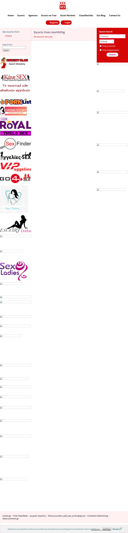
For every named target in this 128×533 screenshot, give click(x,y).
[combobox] (112, 36)
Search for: (7, 44)
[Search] (75, 22)
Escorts (21, 15)
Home (11, 15)
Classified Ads (86, 15)
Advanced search (114, 58)
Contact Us (114, 15)
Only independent (110, 50)
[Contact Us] (80, 22)
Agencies (33, 15)
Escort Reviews (67, 15)
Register (54, 22)
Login (67, 22)
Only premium (109, 46)
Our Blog (101, 15)
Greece (8, 35)
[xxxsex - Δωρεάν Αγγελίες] (64, 6)
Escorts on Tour (49, 15)
